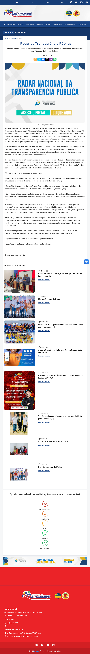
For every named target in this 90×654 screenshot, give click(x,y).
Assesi (36, 651)
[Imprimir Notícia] (35, 59)
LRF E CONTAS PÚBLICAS (70, 24)
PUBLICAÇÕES (82, 24)
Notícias (14, 38)
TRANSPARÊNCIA (58, 24)
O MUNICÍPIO (20, 24)
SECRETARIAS (29, 24)
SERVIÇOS (48, 24)
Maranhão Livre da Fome (49, 299)
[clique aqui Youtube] (48, 645)
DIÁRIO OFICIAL (39, 24)
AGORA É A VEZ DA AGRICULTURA (53, 442)
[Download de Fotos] (39, 59)
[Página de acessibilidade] (48, 2)
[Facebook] (43, 59)
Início (6, 38)
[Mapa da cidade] (45, 576)
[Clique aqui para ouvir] (51, 59)
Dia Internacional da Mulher (50, 467)
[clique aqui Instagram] (53, 645)
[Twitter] (47, 59)
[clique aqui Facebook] (42, 645)
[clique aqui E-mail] (37, 645)
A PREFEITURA (11, 24)
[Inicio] (4, 24)
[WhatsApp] (54, 59)
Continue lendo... (44, 280)
